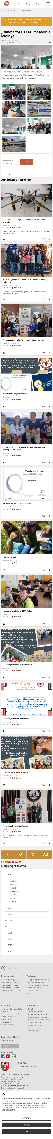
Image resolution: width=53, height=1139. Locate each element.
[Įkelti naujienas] (18, 4)
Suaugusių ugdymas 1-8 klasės (38, 980)
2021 (10, 933)
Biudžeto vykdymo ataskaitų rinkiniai (12, 1010)
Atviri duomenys (33, 1031)
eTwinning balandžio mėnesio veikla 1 (17, 719)
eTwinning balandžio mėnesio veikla (17, 665)
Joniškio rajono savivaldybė (28, 1066)
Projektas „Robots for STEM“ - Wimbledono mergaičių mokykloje (24, 281)
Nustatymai (26, 1118)
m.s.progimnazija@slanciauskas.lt (17, 1086)
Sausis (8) (12, 902)
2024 (10, 914)
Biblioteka (31, 993)
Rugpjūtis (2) (13, 881)
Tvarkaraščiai (11, 968)
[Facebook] (3, 1056)
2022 (10, 927)
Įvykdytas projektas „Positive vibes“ (17, 503)
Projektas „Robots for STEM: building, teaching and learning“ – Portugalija (23, 448)
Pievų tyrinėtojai (9, 557)
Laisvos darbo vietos (35, 1012)
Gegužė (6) (12, 888)
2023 (10, 921)
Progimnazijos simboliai (10, 982)
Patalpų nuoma (33, 990)
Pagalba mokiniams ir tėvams (38, 985)
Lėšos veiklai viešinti (9, 1017)
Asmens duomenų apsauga (37, 1014)
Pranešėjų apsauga (34, 1022)
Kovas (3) (12, 895)
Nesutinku (26, 1125)
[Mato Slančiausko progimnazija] (6, 3)
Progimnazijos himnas (10, 985)
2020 (10, 939)
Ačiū (25, 162)
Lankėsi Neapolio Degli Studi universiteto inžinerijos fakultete (23, 221)
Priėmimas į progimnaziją (11, 990)
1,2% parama (6, 1022)
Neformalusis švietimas (36, 982)
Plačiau (44, 239)
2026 (10, 874)
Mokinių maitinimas (34, 988)
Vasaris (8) (13, 898)
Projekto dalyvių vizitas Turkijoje (15, 826)
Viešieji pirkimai (7, 1025)
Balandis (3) (13, 891)
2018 (10, 951)
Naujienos (14, 10)
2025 (10, 908)
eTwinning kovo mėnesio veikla (15, 772)
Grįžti (8, 174)
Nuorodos (31, 1009)
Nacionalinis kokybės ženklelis (15, 394)
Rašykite (6, 1046)
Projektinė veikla (26, 10)
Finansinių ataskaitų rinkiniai (12, 1014)
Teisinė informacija (34, 1028)
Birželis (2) (13, 884)
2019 (10, 945)
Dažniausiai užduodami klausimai (39, 1020)
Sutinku (27, 1132)
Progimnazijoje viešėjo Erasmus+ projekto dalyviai (23, 340)
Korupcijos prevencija (35, 1025)
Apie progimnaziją (8, 980)
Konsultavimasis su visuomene (38, 1017)
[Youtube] (8, 1056)
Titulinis (4, 10)
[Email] (14, 1056)
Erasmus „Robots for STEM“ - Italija (17, 611)
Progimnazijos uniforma (10, 988)
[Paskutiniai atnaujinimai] (28, 4)
